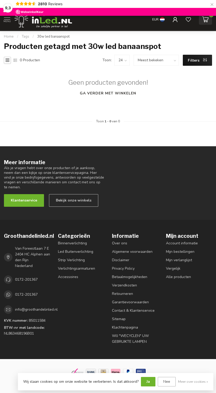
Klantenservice (24, 200)
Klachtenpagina (125, 327)
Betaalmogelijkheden (129, 276)
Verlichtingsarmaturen (76, 268)
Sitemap (119, 318)
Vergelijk (173, 268)
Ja (148, 381)
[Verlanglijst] (188, 19)
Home (9, 36)
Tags (25, 36)
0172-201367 (26, 279)
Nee (166, 381)
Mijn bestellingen (180, 251)
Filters (194, 60)
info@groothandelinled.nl (36, 309)
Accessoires (68, 276)
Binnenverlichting (72, 243)
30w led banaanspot (53, 36)
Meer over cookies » (193, 381)
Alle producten (178, 276)
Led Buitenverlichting (75, 251)
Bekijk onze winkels (73, 200)
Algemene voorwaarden (132, 251)
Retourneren (122, 293)
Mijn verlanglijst (179, 260)
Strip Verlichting (71, 260)
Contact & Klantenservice (133, 310)
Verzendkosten (124, 285)
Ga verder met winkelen (108, 93)
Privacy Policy (123, 268)
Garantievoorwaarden (130, 302)
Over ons (119, 243)
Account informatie (182, 243)
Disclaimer (120, 260)
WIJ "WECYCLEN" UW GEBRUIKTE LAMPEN (130, 338)
